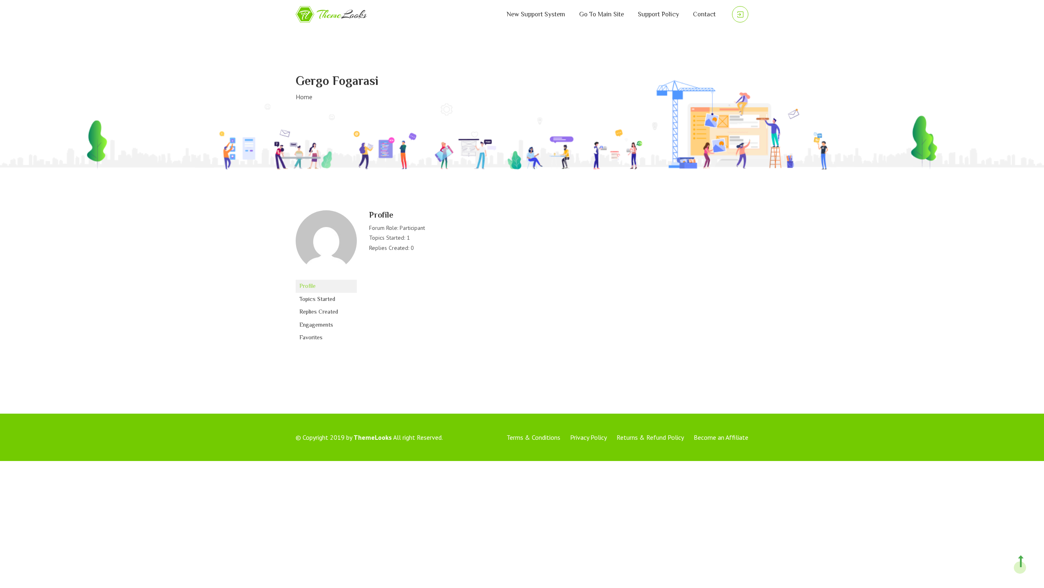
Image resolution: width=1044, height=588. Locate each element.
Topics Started (317, 299)
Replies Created (318, 311)
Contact (704, 14)
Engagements (316, 324)
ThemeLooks (373, 437)
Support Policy (658, 14)
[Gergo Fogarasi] (326, 244)
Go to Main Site (601, 14)
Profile (307, 286)
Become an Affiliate (721, 437)
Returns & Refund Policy (650, 437)
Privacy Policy (588, 437)
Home (304, 97)
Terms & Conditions (533, 437)
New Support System (536, 14)
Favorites (311, 337)
